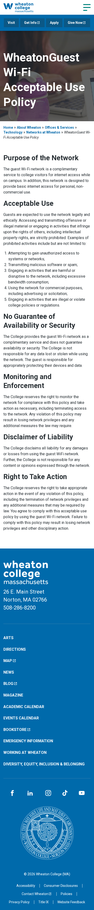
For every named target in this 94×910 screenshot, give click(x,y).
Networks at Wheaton (43, 132)
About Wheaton (29, 127)
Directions (14, 649)
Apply (54, 23)
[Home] (23, 7)
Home (8, 127)
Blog (8, 683)
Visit (11, 23)
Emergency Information (28, 741)
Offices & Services (59, 127)
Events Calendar (21, 718)
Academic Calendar (23, 706)
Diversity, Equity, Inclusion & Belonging (44, 764)
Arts (8, 638)
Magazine (13, 695)
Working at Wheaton (25, 752)
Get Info (30, 23)
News (8, 672)
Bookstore (15, 729)
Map (7, 660)
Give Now (75, 23)
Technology (12, 132)
